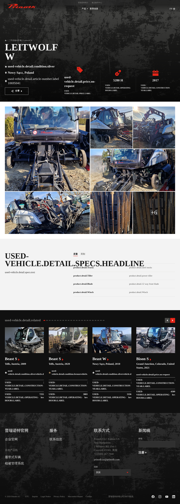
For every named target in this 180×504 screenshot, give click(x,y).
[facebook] (153, 496)
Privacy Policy (59, 497)
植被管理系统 (14, 463)
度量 (75, 254)
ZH (170, 9)
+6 (154, 213)
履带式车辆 (13, 457)
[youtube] (166, 496)
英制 (83, 254)
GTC (27, 497)
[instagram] (159, 496)
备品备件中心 (97, 3)
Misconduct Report (75, 497)
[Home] (5, 40)
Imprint (35, 497)
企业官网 (11, 439)
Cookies (89, 497)
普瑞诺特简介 (83, 3)
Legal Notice (46, 497)
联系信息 (94, 9)
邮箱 (140, 439)
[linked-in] (173, 496)
